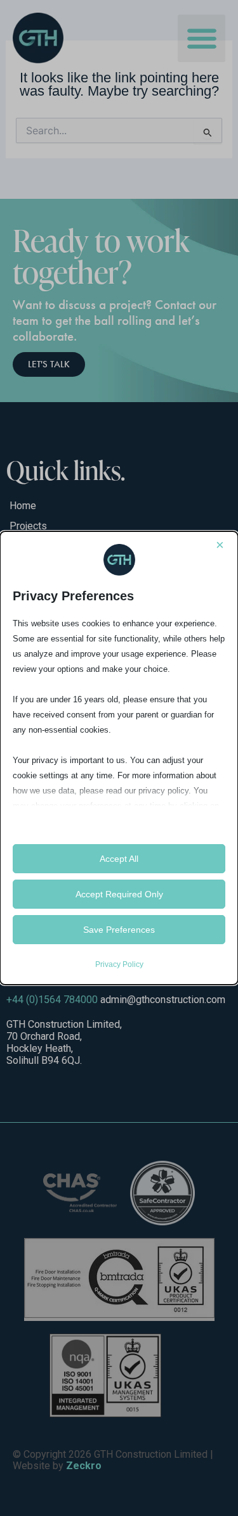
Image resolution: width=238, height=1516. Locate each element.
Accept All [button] (119, 859)
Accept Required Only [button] (119, 894)
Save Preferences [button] (119, 930)
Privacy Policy (119, 964)
